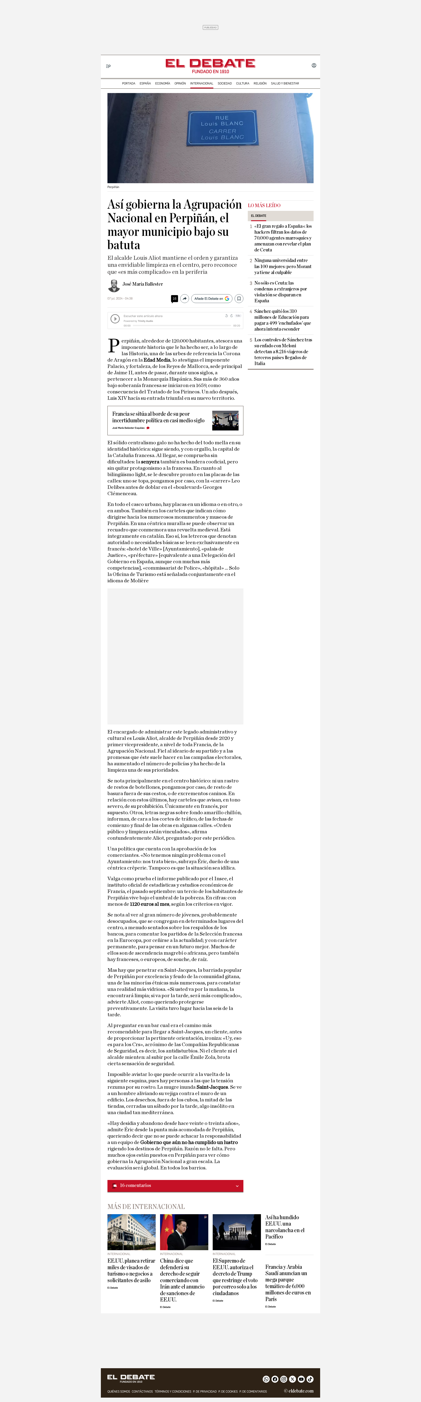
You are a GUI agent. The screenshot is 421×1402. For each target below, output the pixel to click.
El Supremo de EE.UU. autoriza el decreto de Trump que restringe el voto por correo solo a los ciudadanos (235, 1277)
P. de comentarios (253, 1391)
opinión (180, 83)
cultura (242, 83)
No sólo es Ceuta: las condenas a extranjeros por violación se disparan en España (280, 291)
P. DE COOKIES (228, 1391)
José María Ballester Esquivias (128, 428)
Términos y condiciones (173, 1391)
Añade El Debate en (208, 299)
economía (162, 83)
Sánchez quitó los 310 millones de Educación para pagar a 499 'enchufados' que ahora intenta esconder (282, 320)
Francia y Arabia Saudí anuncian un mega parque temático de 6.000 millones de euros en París (288, 1283)
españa (145, 83)
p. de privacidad (205, 1391)
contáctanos (142, 1391)
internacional (201, 83)
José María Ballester (142, 284)
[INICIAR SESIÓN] (314, 66)
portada (128, 83)
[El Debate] (210, 63)
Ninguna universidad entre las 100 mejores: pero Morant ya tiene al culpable (282, 266)
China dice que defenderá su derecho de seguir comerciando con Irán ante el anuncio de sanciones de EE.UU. (182, 1280)
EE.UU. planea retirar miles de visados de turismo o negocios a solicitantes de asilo (131, 1270)
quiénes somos (118, 1391)
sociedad (225, 83)
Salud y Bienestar (285, 83)
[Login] (314, 66)
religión (260, 83)
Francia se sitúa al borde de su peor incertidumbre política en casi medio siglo (158, 417)
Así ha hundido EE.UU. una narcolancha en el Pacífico (285, 1227)
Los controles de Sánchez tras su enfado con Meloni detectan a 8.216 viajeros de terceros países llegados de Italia (283, 351)
